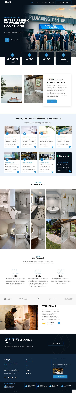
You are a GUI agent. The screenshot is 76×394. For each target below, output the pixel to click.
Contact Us (51, 2)
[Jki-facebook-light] (5, 378)
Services (44, 2)
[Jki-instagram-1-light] (12, 378)
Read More (52, 101)
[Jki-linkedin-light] (16, 378)
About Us (38, 2)
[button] (38, 370)
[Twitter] (9, 378)
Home (32, 2)
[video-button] (7, 40)
